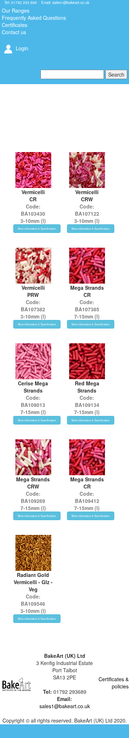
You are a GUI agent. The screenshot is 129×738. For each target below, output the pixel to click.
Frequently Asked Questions (34, 17)
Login (21, 48)
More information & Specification (37, 228)
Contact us (14, 32)
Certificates (14, 24)
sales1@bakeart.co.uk (70, 2)
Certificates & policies (114, 682)
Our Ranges (15, 10)
